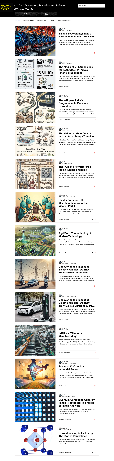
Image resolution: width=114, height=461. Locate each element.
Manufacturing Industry (64, 20)
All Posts (17, 20)
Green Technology (28, 20)
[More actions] (95, 29)
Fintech (52, 20)
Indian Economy (41, 20)
